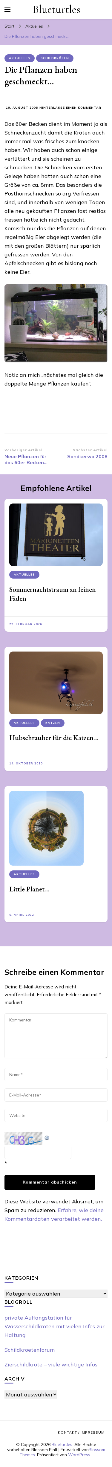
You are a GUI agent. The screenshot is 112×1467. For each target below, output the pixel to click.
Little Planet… (29, 889)
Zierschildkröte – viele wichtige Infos (50, 1364)
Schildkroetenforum (29, 1349)
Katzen (52, 723)
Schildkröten (55, 58)
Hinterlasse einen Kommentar (70, 107)
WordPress (79, 1454)
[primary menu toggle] (7, 10)
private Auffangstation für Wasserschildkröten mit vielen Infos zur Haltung (54, 1326)
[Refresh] (47, 1136)
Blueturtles (56, 9)
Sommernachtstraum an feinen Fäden (52, 594)
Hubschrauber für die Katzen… (54, 737)
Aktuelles (19, 58)
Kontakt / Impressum (81, 1432)
